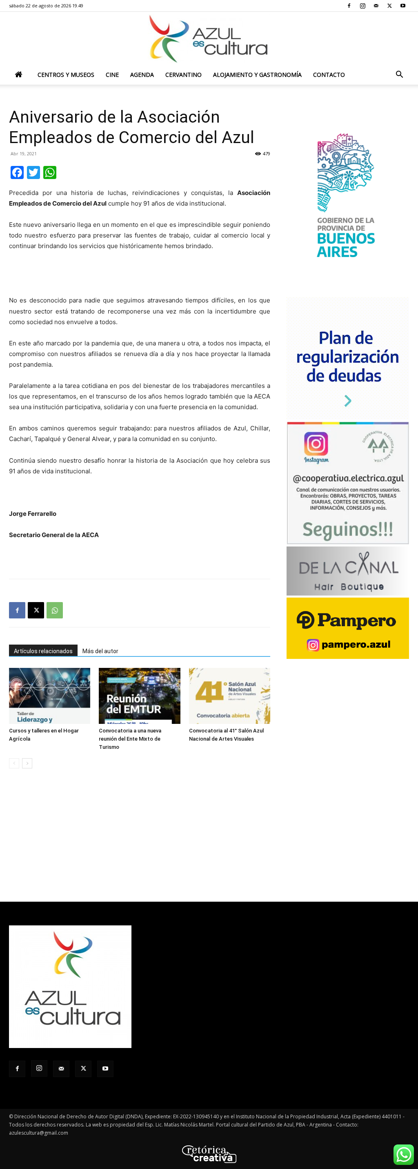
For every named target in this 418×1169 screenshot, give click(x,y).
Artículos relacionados (43, 651)
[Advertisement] (139, 274)
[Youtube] (403, 5)
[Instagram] (362, 5)
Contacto (329, 74)
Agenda (142, 74)
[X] (389, 5)
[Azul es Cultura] (209, 38)
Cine (112, 74)
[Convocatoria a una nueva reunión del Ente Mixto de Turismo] (139, 696)
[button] (399, 75)
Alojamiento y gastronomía (257, 74)
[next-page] (27, 763)
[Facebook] (349, 5)
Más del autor (100, 651)
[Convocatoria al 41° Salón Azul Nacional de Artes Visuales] (229, 696)
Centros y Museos (66, 74)
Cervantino (183, 74)
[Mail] (376, 5)
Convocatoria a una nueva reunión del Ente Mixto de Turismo (130, 739)
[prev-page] (14, 763)
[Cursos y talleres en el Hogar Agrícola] (49, 696)
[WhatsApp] (55, 610)
